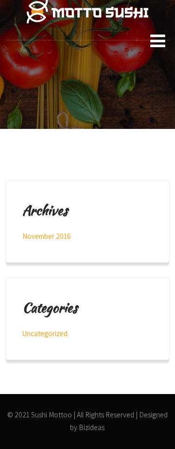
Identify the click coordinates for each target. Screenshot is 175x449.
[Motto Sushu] (87, 32)
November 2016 (46, 236)
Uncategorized (45, 333)
